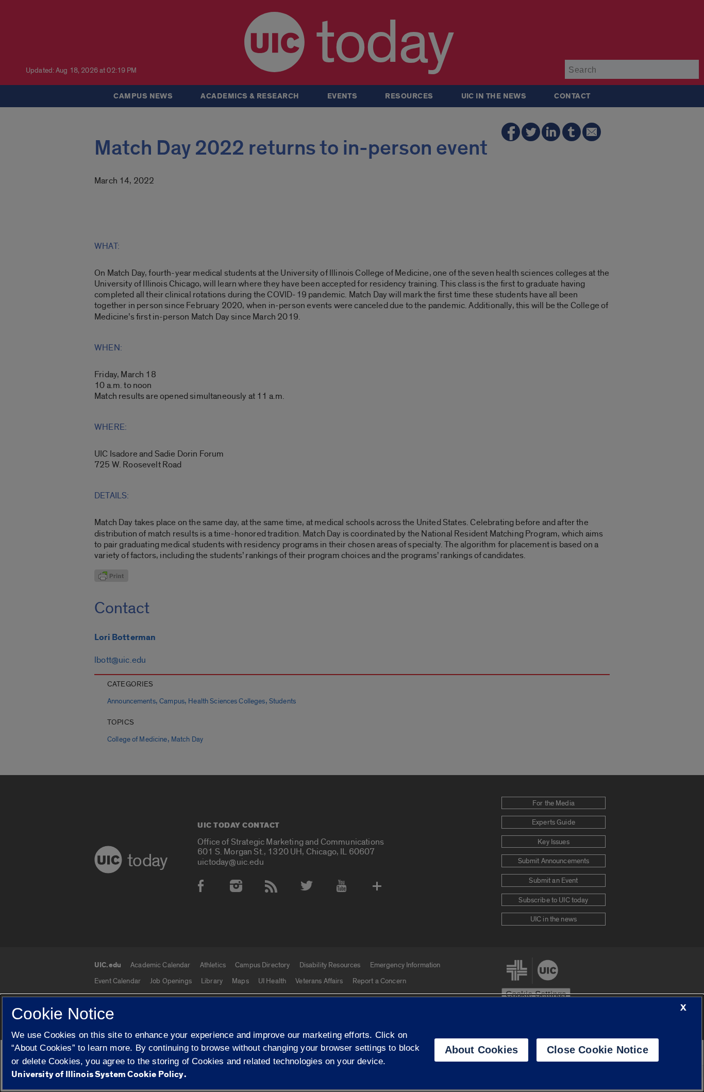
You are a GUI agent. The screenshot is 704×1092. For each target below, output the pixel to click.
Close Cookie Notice (597, 1049)
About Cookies (481, 1049)
